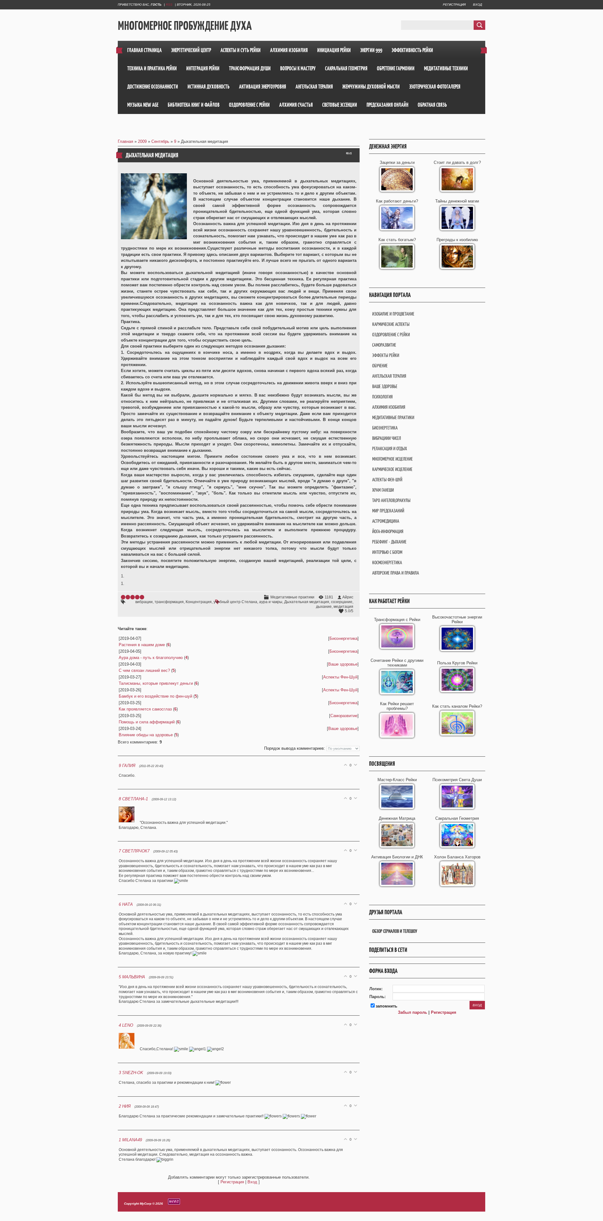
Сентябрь (160, 141)
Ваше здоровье (342, 664)
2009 (142, 141)
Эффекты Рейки (385, 355)
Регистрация (454, 4)
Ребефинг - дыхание (389, 542)
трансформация (169, 602)
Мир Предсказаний (388, 511)
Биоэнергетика (343, 638)
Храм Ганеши (383, 490)
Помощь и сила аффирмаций (147, 722)
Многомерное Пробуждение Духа (185, 25)
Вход (477, 4)
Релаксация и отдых (389, 448)
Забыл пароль (412, 1012)
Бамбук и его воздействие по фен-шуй (155, 696)
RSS (169, 4)
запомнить (386, 1006)
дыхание (324, 606)
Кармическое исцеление (392, 469)
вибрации (144, 602)
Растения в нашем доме (142, 644)
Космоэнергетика (387, 562)
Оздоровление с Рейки (391, 335)
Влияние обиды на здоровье (146, 734)
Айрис (347, 597)
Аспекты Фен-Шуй (340, 677)
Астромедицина (385, 521)
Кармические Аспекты (391, 324)
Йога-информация (387, 531)
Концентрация (199, 602)
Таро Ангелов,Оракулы (391, 500)
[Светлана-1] (129, 822)
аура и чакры (270, 602)
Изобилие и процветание (393, 314)
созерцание (341, 602)
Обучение (380, 366)
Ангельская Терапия (389, 376)
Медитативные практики (292, 597)
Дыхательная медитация (306, 602)
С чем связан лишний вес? (144, 670)
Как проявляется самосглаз (145, 709)
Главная (125, 141)
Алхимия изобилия (388, 407)
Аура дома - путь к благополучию (151, 657)
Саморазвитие (343, 715)
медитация (343, 606)
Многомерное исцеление (392, 459)
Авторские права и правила (395, 573)
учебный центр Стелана (235, 602)
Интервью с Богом (387, 552)
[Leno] (129, 1049)
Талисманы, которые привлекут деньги (156, 683)
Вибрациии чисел (386, 438)
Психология (382, 397)
